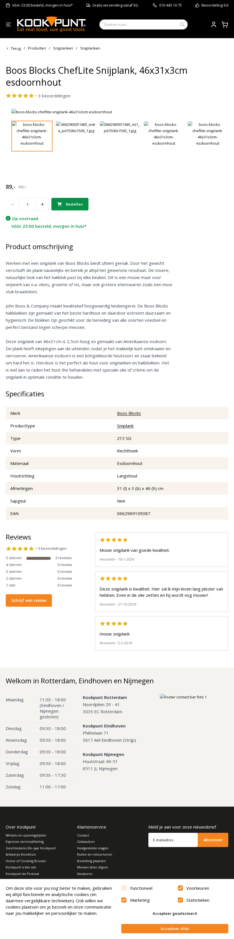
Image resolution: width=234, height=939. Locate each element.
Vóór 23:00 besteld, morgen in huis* (42, 5)
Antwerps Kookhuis (21, 854)
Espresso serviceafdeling (25, 841)
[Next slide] (215, 112)
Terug (16, 48)
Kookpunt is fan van (21, 867)
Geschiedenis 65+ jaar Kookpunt (31, 848)
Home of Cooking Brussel (26, 861)
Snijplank (125, 426)
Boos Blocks (129, 413)
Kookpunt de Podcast (22, 874)
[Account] (213, 24)
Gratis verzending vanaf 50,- (115, 5)
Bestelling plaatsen (91, 861)
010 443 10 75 (170, 5)
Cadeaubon (86, 841)
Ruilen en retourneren (94, 854)
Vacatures (84, 874)
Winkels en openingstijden (26, 835)
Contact (83, 835)
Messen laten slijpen (92, 867)
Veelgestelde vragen (92, 848)
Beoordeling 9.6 (214, 5)
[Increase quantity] (42, 204)
